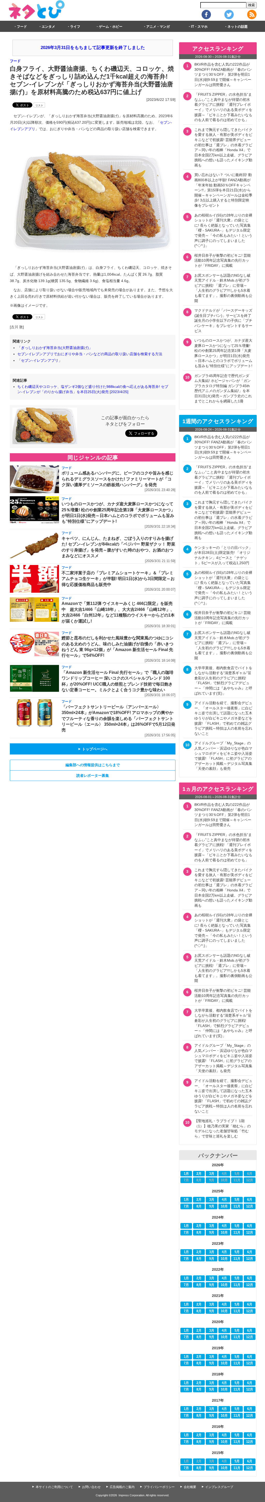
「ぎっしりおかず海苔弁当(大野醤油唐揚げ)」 (54, 348)
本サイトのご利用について (54, 1487)
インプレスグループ (219, 1487)
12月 (249, 1206)
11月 (236, 1206)
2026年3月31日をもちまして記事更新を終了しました (93, 47)
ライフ (75, 27)
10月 (224, 1206)
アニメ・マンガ (158, 27)
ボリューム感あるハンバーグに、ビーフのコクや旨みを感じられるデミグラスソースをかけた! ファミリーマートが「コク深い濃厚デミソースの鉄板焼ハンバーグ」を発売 (117, 479)
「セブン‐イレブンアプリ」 (39, 360)
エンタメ (48, 27)
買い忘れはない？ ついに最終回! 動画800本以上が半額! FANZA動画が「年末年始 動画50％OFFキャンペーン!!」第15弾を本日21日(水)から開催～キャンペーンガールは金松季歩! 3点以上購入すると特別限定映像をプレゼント (223, 190)
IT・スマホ (199, 27)
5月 (237, 1199)
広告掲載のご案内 (122, 1487)
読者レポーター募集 (92, 775)
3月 (211, 1174)
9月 (211, 1206)
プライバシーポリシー (159, 1487)
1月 (186, 1174)
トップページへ (92, 749)
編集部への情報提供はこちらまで (92, 765)
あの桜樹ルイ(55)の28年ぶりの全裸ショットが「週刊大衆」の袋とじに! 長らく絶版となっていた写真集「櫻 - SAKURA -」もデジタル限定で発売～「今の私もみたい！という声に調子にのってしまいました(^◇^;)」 (223, 230)
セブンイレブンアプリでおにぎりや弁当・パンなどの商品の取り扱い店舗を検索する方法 (89, 354)
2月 (199, 1174)
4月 (224, 1199)
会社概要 (190, 1487)
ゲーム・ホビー (110, 27)
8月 (199, 1206)
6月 (249, 1199)
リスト (39, 105)
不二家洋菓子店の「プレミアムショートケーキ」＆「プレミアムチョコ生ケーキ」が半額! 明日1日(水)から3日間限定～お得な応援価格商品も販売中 (118, 579)
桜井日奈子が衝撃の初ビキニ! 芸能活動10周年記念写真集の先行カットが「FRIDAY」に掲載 (222, 260)
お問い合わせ (91, 1487)
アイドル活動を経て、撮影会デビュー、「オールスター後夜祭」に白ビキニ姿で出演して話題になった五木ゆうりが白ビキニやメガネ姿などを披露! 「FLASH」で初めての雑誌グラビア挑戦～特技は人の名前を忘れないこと (223, 718)
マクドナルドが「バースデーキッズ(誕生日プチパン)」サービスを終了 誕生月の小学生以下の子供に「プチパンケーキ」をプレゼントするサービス (224, 320)
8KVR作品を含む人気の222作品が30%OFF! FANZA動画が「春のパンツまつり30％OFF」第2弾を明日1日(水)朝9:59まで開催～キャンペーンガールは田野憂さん (223, 74)
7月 (186, 1206)
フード (22, 27)
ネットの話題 (237, 27)
